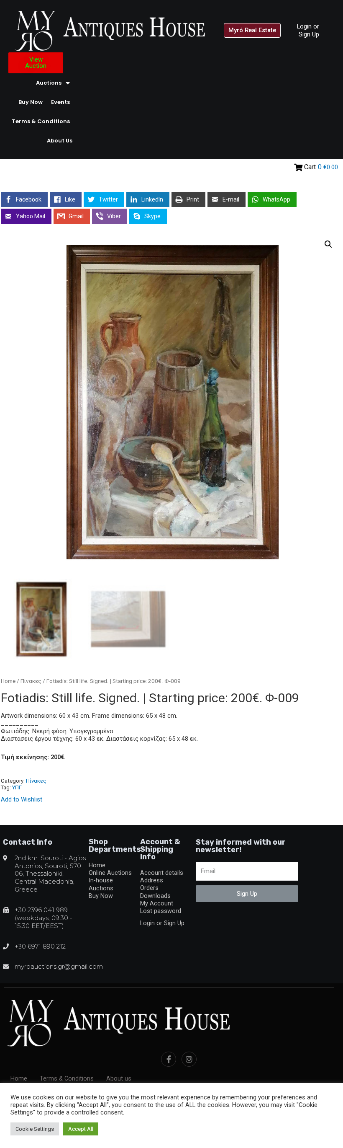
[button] (252, 30)
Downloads (155, 896)
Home (8, 681)
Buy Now (30, 102)
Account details (161, 873)
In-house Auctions (101, 884)
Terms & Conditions (41, 121)
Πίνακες (30, 681)
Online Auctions (110, 873)
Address (151, 880)
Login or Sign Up (308, 30)
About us (59, 141)
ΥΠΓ (17, 787)
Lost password (160, 911)
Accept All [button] (80, 1129)
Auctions (48, 83)
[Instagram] (189, 1059)
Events (60, 102)
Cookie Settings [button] (34, 1129)
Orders (149, 888)
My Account (156, 903)
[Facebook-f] (168, 1059)
